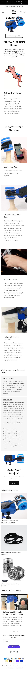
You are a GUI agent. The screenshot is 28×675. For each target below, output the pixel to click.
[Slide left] (10, 631)
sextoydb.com (7, 400)
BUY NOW (14, 483)
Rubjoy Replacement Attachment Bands (11, 552)
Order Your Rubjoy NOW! (14, 36)
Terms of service (23, 665)
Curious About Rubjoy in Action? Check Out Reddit (13, 613)
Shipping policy (10, 667)
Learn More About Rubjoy (11, 590)
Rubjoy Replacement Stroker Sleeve (10, 584)
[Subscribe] (23, 641)
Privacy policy (15, 665)
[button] (3, 12)
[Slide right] (17, 631)
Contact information (18, 667)
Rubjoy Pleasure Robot (13, 663)
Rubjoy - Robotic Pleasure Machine (9, 520)
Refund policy (9, 665)
